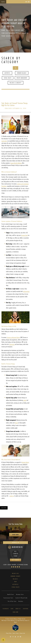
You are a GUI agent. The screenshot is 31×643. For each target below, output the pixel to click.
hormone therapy (25, 462)
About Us (18, 608)
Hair (15, 581)
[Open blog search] (15, 68)
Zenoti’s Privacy (16, 633)
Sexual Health (7, 78)
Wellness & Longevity (15, 83)
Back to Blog (4, 507)
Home (3, 30)
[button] (3, 640)
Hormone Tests (20, 594)
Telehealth (6, 608)
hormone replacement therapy (13, 337)
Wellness (15, 579)
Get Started (15, 560)
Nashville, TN (15, 542)
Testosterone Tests (8, 597)
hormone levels (24, 235)
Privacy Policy (8, 633)
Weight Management (22, 78)
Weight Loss (15, 573)
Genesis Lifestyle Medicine (16, 163)
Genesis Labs (22, 633)
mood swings (4, 141)
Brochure (21, 601)
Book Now (3, 2)
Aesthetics (7, 73)
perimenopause (26, 291)
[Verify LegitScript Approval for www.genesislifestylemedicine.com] (15, 627)
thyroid (16, 423)
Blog (8, 30)
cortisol (24, 400)
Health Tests (10, 594)
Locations (25, 608)
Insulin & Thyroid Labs (21, 597)
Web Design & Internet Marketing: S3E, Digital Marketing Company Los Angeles (15, 621)
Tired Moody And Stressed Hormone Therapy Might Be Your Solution (15, 33)
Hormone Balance (21, 73)
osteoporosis (12, 344)
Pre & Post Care (12, 601)
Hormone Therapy (15, 576)
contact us (12, 496)
